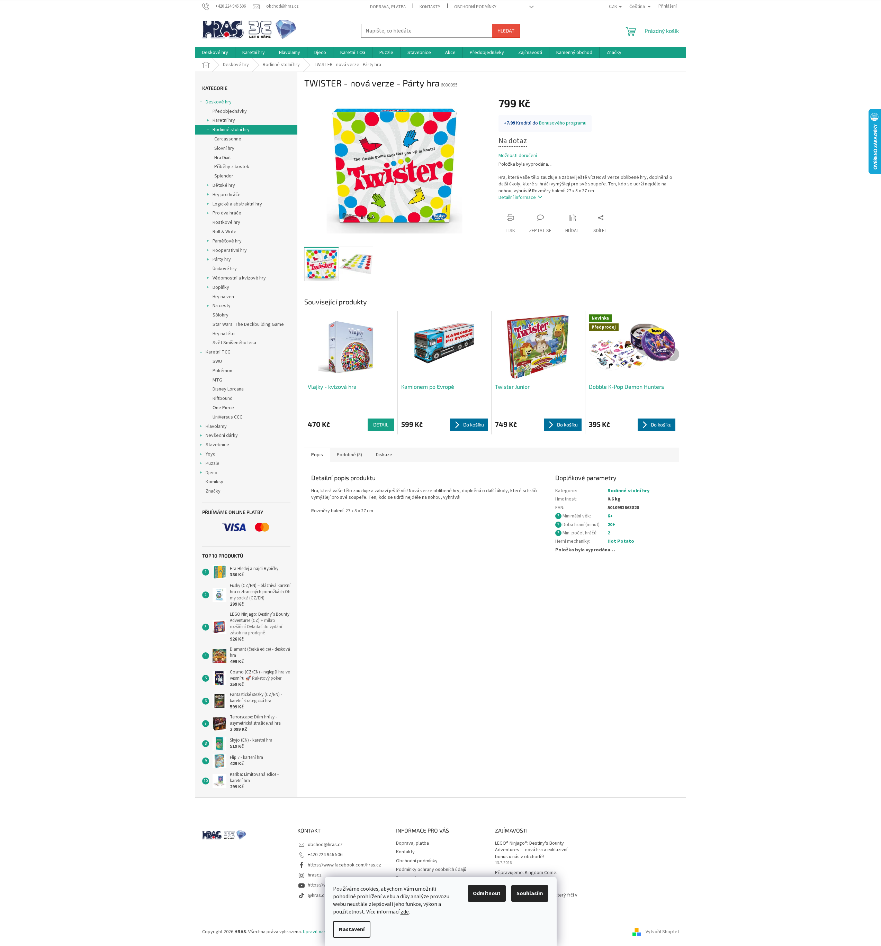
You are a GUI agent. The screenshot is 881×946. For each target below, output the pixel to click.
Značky (213, 491)
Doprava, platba (388, 7)
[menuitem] (215, 52)
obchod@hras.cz (325, 844)
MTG (217, 380)
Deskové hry (219, 102)
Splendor (223, 176)
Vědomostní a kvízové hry (239, 278)
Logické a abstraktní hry (237, 204)
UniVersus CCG (228, 417)
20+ (611, 524)
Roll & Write (224, 231)
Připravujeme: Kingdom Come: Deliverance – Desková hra (526, 876)
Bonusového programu (562, 123)
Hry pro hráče (227, 194)
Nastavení (352, 929)
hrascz (315, 875)
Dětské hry (224, 185)
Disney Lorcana (228, 389)
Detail (380, 425)
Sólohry (220, 315)
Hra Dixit (222, 157)
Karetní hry (224, 120)
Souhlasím (529, 893)
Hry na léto (224, 333)
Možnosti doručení (517, 156)
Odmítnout (487, 893)
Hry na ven (223, 296)
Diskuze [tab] (384, 454)
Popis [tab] (317, 454)
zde (405, 912)
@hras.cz (317, 895)
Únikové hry (225, 268)
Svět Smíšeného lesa (234, 342)
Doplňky (221, 287)
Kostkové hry (226, 222)
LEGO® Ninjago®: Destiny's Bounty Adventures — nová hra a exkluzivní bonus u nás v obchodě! (531, 850)
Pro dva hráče (227, 213)
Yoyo (211, 454)
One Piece (223, 407)
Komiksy (214, 481)
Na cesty (222, 305)
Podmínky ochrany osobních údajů (431, 869)
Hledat (505, 31)
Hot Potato (621, 541)
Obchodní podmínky (475, 7)
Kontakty (430, 7)
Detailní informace (517, 197)
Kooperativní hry (230, 250)
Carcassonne (227, 139)
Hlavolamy (216, 426)
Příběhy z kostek (231, 166)
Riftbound (223, 398)
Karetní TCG (218, 352)
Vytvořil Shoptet (662, 931)
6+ (610, 516)
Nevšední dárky (222, 435)
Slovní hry (224, 148)
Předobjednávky (230, 111)
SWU (217, 361)
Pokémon (222, 370)
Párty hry (222, 259)
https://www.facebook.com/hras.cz (344, 865)
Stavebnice (217, 444)
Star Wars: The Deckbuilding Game (248, 324)
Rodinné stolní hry (231, 129)
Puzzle (212, 463)
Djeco (211, 472)
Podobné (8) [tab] (349, 454)
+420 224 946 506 (325, 854)
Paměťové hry (227, 241)
